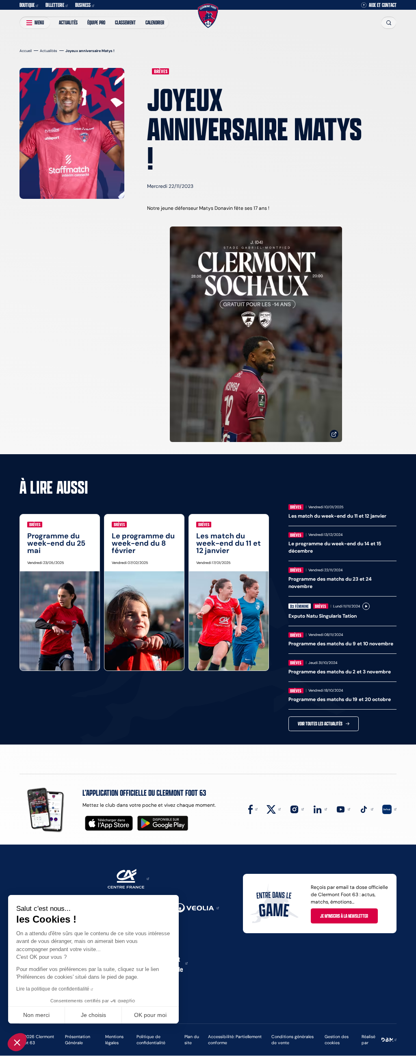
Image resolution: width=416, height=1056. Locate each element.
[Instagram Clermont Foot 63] (297, 809)
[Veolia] (197, 907)
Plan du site (191, 1039)
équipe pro (96, 22)
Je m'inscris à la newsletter (344, 915)
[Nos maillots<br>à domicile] (256, 334)
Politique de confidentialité (150, 1039)
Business (83, 5)
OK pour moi (150, 1015)
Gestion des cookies (337, 1039)
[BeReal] (389, 809)
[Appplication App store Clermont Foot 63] (109, 823)
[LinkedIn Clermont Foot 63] (320, 809)
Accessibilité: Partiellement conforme (235, 1039)
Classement (125, 22)
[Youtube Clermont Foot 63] (343, 809)
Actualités (68, 22)
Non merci (36, 1015)
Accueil (26, 50)
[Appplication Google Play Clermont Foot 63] (162, 823)
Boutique (27, 5)
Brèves (160, 71)
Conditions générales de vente (292, 1039)
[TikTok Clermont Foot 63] (366, 809)
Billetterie (55, 5)
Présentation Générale (77, 1039)
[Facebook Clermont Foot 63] (253, 809)
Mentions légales (114, 1039)
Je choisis (93, 1015)
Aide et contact (382, 5)
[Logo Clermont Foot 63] (208, 16)
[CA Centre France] (128, 878)
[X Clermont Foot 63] (273, 809)
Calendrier (154, 22)
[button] (17, 1042)
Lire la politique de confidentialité (52, 989)
